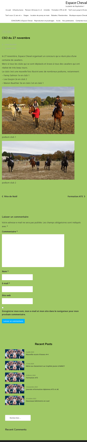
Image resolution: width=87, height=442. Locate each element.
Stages (26, 15)
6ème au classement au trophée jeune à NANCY (45, 366)
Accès (58, 21)
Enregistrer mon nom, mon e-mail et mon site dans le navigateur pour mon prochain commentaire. (40, 313)
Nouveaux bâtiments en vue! (38, 401)
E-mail (6, 283)
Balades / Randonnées (59, 15)
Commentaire (10, 231)
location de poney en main (40, 15)
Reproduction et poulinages (44, 21)
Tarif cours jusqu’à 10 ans (77, 10)
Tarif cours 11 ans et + (13, 15)
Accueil (8, 10)
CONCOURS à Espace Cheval (22, 21)
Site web (6, 295)
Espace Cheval (76, 3)
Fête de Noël (10, 196)
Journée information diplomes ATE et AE (42, 389)
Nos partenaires (68, 21)
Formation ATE (75, 196)
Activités (47, 10)
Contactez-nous (81, 21)
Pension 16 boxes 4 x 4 (33, 10)
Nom (5, 271)
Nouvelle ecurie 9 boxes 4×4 (37, 354)
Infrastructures (18, 10)
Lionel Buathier (10, 44)
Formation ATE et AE (59, 10)
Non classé (7, 32)
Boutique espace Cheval (78, 15)
